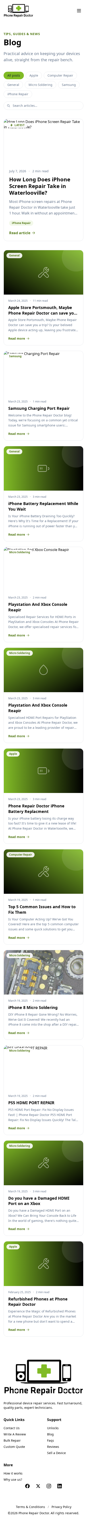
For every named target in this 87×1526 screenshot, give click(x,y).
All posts (13, 75)
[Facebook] (27, 1486)
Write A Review (15, 1434)
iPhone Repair (17, 94)
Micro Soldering (40, 85)
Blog (50, 1434)
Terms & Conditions (30, 1507)
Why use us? (13, 1479)
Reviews (53, 1447)
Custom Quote (14, 1447)
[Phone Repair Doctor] (43, 1377)
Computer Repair (60, 75)
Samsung (69, 85)
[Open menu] (79, 10)
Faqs (50, 1440)
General (13, 85)
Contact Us (12, 1428)
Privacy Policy (61, 1507)
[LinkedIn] (59, 1486)
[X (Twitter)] (38, 1486)
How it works (13, 1473)
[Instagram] (49, 1486)
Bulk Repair (12, 1440)
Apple (33, 75)
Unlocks (53, 1428)
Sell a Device (56, 1453)
